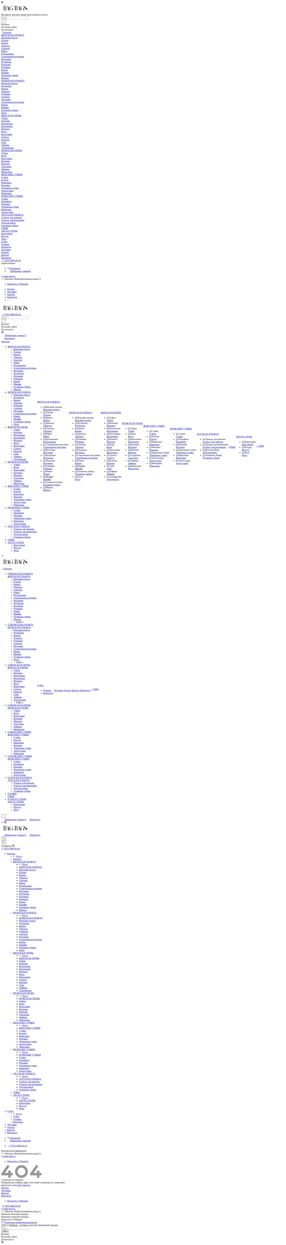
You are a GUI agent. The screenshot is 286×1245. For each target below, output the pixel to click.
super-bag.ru (9, 276)
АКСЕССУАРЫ (27, 1100)
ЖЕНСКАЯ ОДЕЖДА (30, 867)
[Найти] (3, 21)
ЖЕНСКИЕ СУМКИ (29, 1028)
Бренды (5, 1193)
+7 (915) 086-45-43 (11, 260)
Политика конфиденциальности (20, 1222)
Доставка (6, 1190)
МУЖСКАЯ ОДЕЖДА (30, 918)
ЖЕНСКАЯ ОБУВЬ (29, 958)
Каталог (17, 859)
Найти (5, 1231)
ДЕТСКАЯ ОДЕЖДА (30, 1079)
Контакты (6, 1196)
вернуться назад (9, 1185)
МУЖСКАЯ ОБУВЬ (29, 998)
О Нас (16, 1116)
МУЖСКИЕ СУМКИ (30, 1055)
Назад (19, 856)
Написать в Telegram (17, 284)
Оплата (5, 1188)
